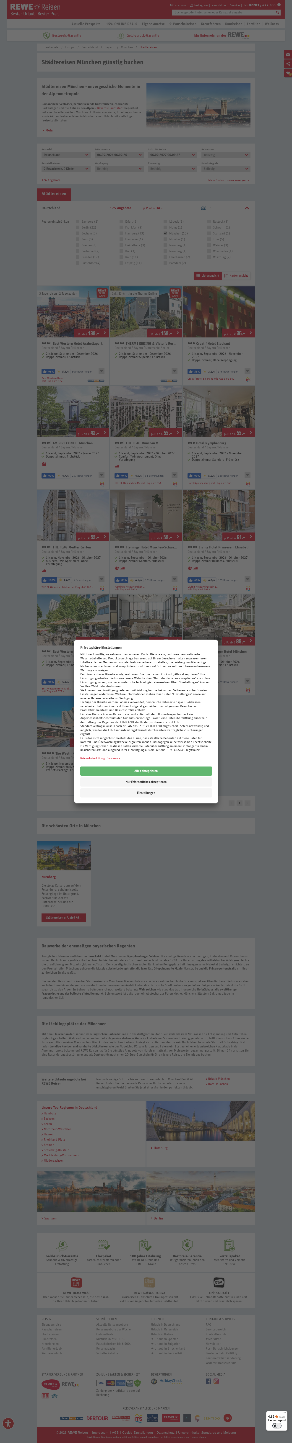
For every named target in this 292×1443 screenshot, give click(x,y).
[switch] (277, 1425)
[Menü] (284, 1414)
